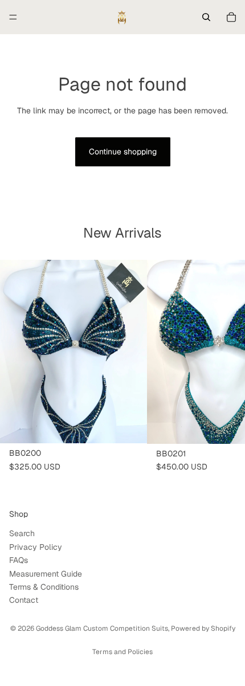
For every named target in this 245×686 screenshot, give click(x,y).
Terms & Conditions (44, 587)
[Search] (206, 17)
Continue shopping (123, 151)
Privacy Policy (35, 547)
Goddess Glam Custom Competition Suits (102, 628)
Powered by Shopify (203, 628)
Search (22, 533)
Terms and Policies (122, 651)
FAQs (18, 560)
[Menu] (13, 17)
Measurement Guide (45, 573)
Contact (23, 600)
